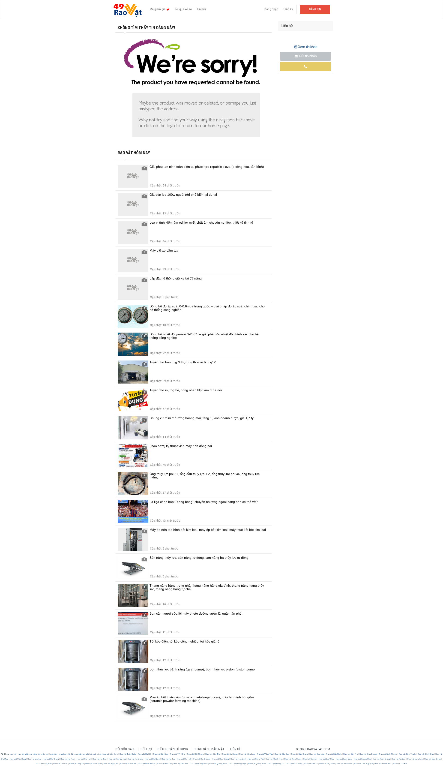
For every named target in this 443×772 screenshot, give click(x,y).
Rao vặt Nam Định (93, 764)
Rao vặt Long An (76, 764)
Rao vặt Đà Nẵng (161, 754)
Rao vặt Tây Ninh (327, 764)
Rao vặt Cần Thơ (213, 754)
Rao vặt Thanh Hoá (383, 764)
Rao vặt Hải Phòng (195, 754)
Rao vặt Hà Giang (50, 759)
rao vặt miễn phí (25, 754)
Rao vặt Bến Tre (350, 754)
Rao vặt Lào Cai (60, 764)
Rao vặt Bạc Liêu (317, 754)
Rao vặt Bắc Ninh (334, 754)
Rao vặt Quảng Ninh (257, 764)
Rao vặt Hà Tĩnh (100, 759)
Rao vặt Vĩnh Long (247, 754)
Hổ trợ (146, 749)
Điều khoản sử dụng (173, 749)
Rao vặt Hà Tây (83, 759)
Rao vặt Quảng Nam (218, 764)
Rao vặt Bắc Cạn (282, 754)
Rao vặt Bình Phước (388, 754)
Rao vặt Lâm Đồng (344, 759)
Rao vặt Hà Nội (144, 754)
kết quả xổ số (96, 754)
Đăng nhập (271, 9)
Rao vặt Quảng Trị (276, 764)
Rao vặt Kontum (310, 759)
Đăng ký (288, 9)
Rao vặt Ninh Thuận (146, 764)
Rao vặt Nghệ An (111, 764)
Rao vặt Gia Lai (34, 759)
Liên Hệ (235, 749)
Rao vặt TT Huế (399, 764)
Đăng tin (315, 9)
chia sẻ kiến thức (110, 754)
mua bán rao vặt (82, 754)
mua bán (53, 754)
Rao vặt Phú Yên (181, 764)
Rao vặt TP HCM (178, 754)
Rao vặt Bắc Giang (299, 754)
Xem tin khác (307, 47)
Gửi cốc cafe (125, 749)
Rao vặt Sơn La (310, 764)
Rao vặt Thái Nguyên (363, 764)
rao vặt (13, 754)
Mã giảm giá (158, 9)
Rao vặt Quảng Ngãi (237, 764)
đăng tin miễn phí (41, 754)
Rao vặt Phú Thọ (165, 764)
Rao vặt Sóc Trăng (294, 764)
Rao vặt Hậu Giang (221, 759)
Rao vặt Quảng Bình (198, 764)
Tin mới (201, 9)
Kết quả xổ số (183, 9)
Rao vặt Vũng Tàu (265, 754)
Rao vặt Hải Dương (117, 759)
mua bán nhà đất (66, 754)
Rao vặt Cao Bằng (17, 759)
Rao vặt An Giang (230, 754)
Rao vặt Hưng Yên (255, 759)
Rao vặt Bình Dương (368, 754)
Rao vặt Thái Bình (344, 764)
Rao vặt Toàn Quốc (128, 754)
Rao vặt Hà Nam (68, 759)
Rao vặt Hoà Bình (238, 759)
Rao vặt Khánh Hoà (274, 759)
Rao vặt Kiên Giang (293, 759)
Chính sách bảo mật (209, 749)
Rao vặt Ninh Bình (128, 764)
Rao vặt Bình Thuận (407, 754)
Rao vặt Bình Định (425, 754)
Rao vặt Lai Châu (326, 759)
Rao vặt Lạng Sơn (44, 764)
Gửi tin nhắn (308, 56)
